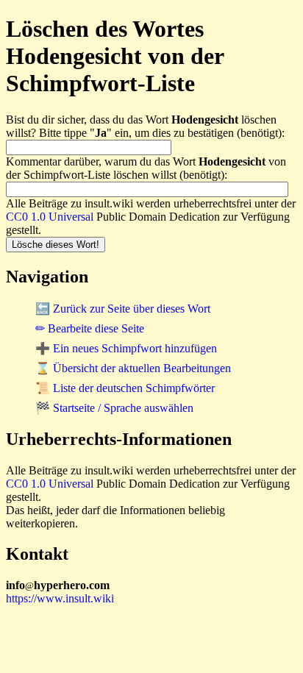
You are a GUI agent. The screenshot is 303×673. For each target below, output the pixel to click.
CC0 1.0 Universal (49, 216)
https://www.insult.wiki (60, 598)
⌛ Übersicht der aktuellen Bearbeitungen (133, 368)
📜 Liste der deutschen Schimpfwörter (125, 388)
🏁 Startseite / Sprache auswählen (114, 408)
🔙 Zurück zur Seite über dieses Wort (122, 308)
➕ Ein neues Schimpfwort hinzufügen (126, 348)
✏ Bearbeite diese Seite (89, 328)
